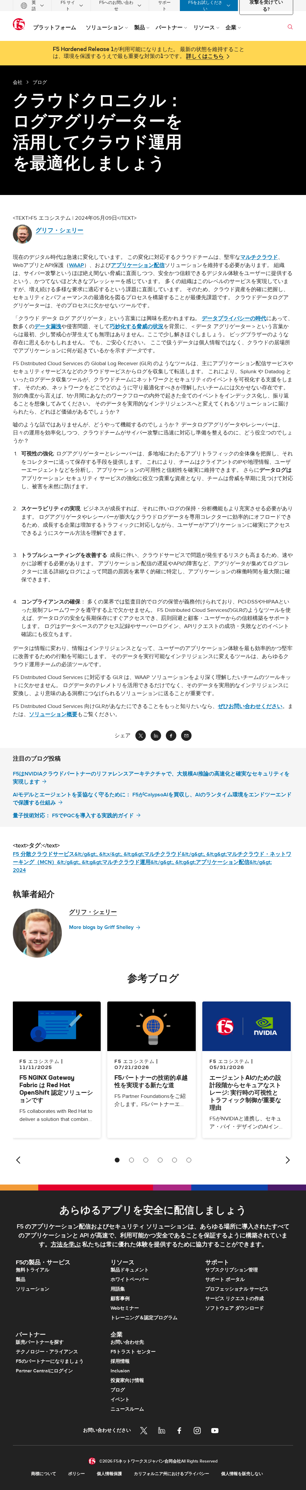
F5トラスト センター (133, 1352)
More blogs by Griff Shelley (101, 927)
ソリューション (32, 1289)
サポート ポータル (225, 1279)
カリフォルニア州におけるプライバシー (171, 1473)
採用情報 (120, 1361)
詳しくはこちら (205, 56)
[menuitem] (32, 5)
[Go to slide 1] (117, 1160)
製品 (20, 1279)
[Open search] (290, 27)
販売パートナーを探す (40, 1342)
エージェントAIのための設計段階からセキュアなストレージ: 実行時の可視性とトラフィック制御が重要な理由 (245, 1092)
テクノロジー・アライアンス (47, 1352)
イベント (120, 1400)
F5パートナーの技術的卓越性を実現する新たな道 (151, 1081)
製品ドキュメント (130, 1270)
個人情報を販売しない (242, 1473)
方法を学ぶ (66, 1244)
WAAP (76, 265)
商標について (43, 1473)
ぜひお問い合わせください (250, 706)
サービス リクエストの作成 (234, 1299)
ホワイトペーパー (130, 1279)
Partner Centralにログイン (44, 1371)
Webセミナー (125, 1308)
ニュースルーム (127, 1409)
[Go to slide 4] (160, 1160)
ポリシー (76, 1473)
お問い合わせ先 (127, 1342)
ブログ (118, 1390)
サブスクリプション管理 (231, 1270)
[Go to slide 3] (145, 1160)
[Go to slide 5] (174, 1160)
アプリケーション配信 (138, 265)
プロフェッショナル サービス (237, 1289)
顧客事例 (120, 1299)
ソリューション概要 (53, 714)
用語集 (118, 1289)
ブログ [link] (40, 82)
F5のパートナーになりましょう (50, 1361)
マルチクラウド (259, 257)
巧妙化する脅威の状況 (136, 326)
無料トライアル (32, 1270)
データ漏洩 (47, 326)
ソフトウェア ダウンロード (234, 1308)
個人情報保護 (109, 1473)
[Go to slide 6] (188, 1160)
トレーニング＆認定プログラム (144, 1318)
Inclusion (120, 1371)
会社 (17, 82)
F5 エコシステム (134, 1061)
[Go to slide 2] (131, 1160)
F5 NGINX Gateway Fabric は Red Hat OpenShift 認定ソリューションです (56, 1089)
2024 (19, 870)
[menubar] (153, 5)
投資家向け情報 (127, 1380)
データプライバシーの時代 (234, 318)
